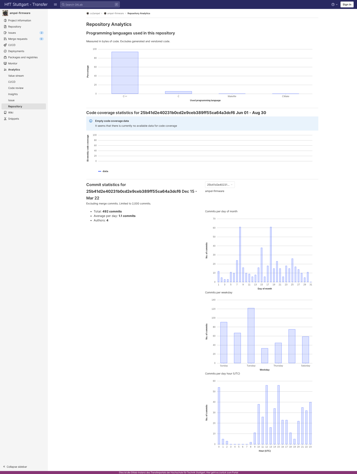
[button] (55, 4)
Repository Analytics (139, 13)
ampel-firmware (214, 191)
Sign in (347, 4)
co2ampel (95, 13)
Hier (208, 472)
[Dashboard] (26, 4)
